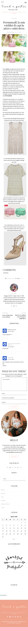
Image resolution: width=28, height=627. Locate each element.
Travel (2, 507)
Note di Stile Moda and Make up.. (14, 344)
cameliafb (10, 357)
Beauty (3, 490)
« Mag (13, 539)
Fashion (14, 18)
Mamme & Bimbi (5, 504)
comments (10, 278)
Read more (14, 456)
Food (2, 497)
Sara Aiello (11, 32)
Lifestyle (3, 500)
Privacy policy (18, 623)
